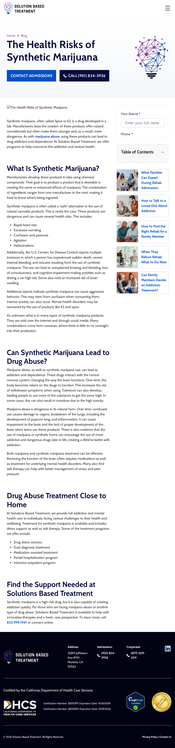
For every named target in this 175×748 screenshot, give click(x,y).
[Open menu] (168, 8)
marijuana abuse (47, 136)
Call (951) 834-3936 (86, 75)
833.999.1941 (17, 622)
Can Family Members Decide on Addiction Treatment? (153, 282)
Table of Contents (142, 151)
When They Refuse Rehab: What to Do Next (154, 257)
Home (11, 36)
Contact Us (165, 736)
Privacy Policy (150, 736)
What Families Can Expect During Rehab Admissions (151, 180)
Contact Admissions (31, 75)
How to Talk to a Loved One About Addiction (154, 206)
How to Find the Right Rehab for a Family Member (154, 231)
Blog (24, 36)
